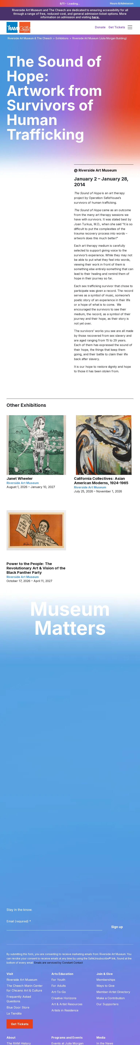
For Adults (58, 986)
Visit (10, 974)
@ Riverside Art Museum (95, 170)
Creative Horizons (63, 998)
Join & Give (104, 974)
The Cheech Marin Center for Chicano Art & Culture (25, 988)
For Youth (58, 979)
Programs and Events (67, 1037)
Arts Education (62, 974)
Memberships (105, 979)
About (11, 1037)
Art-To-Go (58, 992)
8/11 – (70, 3)
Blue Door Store (18, 1007)
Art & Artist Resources (66, 1004)
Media (100, 1037)
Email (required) (19, 921)
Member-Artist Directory (113, 992)
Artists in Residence (64, 1010)
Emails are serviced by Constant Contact (58, 962)
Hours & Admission (121, 3)
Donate (100, 27)
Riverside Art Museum (22, 979)
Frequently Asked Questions (19, 999)
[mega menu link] (130, 27)
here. (96, 17)
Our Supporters (107, 1004)
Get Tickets (116, 27)
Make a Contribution (110, 998)
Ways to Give (105, 986)
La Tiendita (14, 1013)
